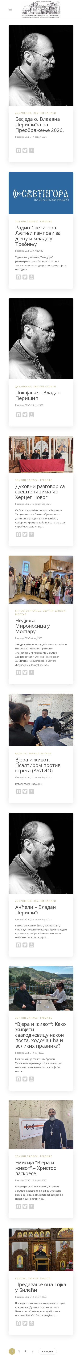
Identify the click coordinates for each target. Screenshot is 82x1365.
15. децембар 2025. (41, 503)
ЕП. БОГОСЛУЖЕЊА (28, 610)
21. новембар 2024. (41, 777)
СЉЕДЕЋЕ (47, 1351)
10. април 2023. (39, 1296)
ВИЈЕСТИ (21, 753)
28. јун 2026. (37, 405)
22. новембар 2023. (41, 919)
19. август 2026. (39, 136)
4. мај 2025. (37, 638)
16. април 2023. (39, 1180)
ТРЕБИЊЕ (46, 221)
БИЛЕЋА (20, 1278)
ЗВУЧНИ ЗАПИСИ (44, 112)
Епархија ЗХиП (22, 136)
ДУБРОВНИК (23, 112)
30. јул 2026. (37, 250)
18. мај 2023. (37, 1052)
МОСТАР (21, 614)
